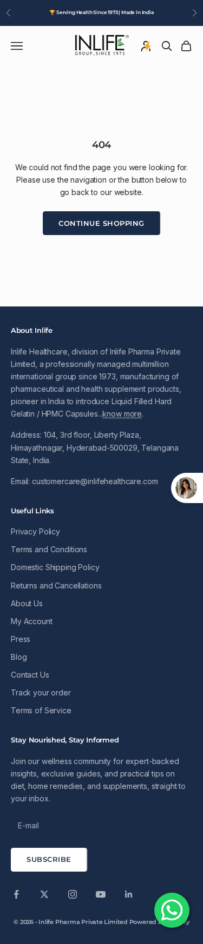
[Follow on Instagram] (72, 894)
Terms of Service (41, 710)
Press (20, 639)
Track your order (41, 692)
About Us (27, 603)
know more (122, 413)
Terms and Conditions (49, 549)
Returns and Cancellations (56, 585)
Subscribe (49, 859)
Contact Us (30, 674)
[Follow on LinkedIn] (128, 894)
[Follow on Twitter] (44, 894)
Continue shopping (101, 223)
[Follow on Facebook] (16, 894)
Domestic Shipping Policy (55, 567)
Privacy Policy (35, 531)
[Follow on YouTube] (100, 894)
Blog (19, 656)
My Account (32, 621)
